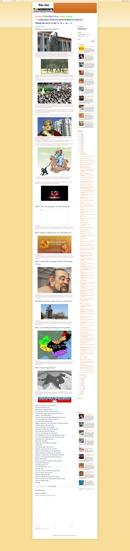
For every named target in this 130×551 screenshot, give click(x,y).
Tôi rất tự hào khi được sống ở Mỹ (86, 309)
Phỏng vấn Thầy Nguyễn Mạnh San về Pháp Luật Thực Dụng (87, 347)
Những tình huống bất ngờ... (85, 303)
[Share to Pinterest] (55, 486)
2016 (80, 148)
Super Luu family (82, 487)
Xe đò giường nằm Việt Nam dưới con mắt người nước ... (87, 306)
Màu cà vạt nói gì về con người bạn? (86, 164)
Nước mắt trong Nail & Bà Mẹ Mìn (86, 188)
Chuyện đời (82, 201)
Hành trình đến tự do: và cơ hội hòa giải (87, 298)
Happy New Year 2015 (84, 154)
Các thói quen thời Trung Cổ (85, 252)
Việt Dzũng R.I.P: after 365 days (86, 197)
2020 (80, 142)
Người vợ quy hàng (83, 262)
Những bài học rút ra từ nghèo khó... (86, 359)
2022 (80, 139)
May (81, 383)
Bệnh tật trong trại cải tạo (84, 231)
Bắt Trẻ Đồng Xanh (83, 216)
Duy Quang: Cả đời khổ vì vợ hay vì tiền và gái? (89, 55)
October (81, 375)
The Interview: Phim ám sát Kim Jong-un (87, 169)
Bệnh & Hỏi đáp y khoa (88, 480)
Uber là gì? (82, 307)
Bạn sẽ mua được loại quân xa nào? (86, 370)
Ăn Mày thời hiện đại (83, 342)
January (81, 389)
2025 (80, 134)
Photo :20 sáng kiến (83, 356)
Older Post (71, 526)
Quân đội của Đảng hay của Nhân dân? (87, 187)
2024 (80, 135)
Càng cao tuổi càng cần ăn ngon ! (86, 367)
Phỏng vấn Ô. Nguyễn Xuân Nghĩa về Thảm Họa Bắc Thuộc (87, 269)
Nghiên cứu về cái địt (84, 317)
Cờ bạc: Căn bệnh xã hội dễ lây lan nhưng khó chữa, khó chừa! (89, 97)
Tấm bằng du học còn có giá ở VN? (86, 368)
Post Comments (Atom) (44, 528)
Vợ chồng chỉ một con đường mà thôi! (87, 319)
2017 (80, 147)
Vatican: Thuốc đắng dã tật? (85, 173)
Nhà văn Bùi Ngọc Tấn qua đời (85, 203)
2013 (80, 391)
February (82, 388)
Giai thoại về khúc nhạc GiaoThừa (86, 158)
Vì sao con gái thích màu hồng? (85, 329)
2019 (80, 143)
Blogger (75, 535)
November (82, 374)
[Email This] (50, 486)
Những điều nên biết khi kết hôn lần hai (87, 339)
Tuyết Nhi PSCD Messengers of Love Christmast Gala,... (87, 267)
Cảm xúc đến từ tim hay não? (85, 229)
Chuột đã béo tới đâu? (84, 332)
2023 (80, 137)
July (81, 380)
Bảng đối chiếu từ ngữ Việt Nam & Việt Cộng (89, 114)
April (81, 385)
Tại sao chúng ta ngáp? (84, 238)
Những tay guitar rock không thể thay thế (87, 282)
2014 (80, 151)
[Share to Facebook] (54, 486)
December (82, 153)
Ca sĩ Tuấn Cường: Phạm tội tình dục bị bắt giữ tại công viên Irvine (89, 472)
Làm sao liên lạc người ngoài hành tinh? (87, 288)
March (81, 386)
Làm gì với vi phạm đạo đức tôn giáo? (87, 200)
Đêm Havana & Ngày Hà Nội (85, 167)
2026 (80, 132)
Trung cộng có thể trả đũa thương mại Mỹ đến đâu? (89, 79)
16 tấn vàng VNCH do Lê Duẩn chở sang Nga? (89, 122)
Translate (87, 36)
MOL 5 (81, 271)
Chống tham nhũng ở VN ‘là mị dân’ (86, 352)
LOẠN (81, 302)
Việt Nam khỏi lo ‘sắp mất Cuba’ (86, 184)
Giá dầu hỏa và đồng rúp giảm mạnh (86, 362)
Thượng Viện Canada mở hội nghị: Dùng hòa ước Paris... (86, 300)
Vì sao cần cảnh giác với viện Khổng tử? (87, 330)
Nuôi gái (81, 239)
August (81, 378)
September (82, 377)
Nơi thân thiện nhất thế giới (85, 327)
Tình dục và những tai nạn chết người (87, 190)
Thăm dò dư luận (87, 447)
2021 (80, 140)
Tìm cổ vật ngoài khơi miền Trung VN (87, 338)
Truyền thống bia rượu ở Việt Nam (86, 316)
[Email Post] (48, 486)
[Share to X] (53, 486)
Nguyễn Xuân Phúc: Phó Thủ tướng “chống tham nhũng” (86, 182)
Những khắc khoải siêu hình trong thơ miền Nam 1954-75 (87, 336)
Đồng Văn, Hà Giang (84, 198)
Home (55, 526)
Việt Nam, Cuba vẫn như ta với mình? (87, 205)
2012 (80, 393)
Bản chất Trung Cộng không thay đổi (86, 361)
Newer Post (38, 526)
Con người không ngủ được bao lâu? (87, 372)
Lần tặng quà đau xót (84, 222)
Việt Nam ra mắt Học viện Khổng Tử (86, 162)
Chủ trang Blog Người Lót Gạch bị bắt (87, 365)
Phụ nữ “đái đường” (88, 62)
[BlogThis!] (51, 486)
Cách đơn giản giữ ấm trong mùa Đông (87, 248)
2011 (80, 395)
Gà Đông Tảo (82, 225)
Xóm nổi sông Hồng (83, 357)
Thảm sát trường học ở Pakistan (86, 243)
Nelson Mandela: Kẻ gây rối (85, 341)
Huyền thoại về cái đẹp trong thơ (86, 257)
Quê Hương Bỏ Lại (83, 280)
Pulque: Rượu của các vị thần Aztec (86, 253)
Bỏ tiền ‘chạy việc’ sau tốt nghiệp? (86, 185)
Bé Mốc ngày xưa (83, 364)
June (81, 382)
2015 (80, 150)
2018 (80, 145)
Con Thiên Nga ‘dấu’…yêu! (85, 224)
